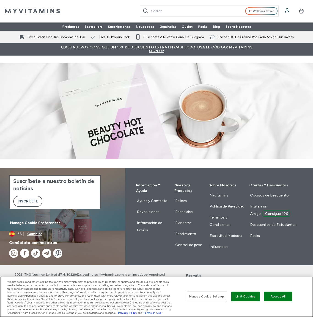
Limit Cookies (245, 296)
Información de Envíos (149, 226)
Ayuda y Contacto (152, 201)
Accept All (278, 296)
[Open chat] (57, 253)
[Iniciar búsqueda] (146, 11)
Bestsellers (93, 26)
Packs (202, 26)
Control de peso (188, 245)
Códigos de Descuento (269, 195)
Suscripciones (119, 26)
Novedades (145, 26)
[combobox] (209, 11)
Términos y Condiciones (220, 221)
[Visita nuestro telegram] (46, 253)
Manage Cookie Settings (207, 296)
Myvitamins (219, 195)
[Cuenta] (287, 11)
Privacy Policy (127, 312)
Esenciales (184, 212)
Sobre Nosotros (238, 26)
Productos (70, 26)
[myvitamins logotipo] (32, 11)
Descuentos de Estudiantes (273, 225)
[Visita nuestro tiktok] (35, 253)
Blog (216, 26)
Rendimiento (185, 234)
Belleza (181, 201)
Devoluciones (148, 212)
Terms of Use (152, 312)
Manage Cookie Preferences (35, 223)
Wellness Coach (263, 11)
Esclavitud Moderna (226, 236)
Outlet (187, 26)
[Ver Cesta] (301, 11)
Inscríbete (27, 201)
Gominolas (167, 26)
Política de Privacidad (227, 206)
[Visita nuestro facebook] (24, 253)
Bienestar (183, 223)
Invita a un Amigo (269, 210)
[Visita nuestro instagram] (13, 253)
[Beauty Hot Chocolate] (156, 111)
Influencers (219, 247)
